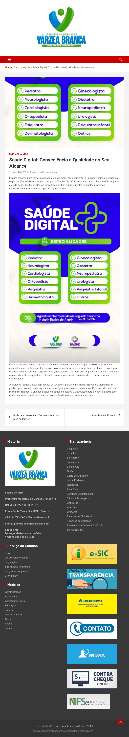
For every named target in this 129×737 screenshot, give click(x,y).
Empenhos (73, 462)
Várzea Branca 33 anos (103, 415)
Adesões (72, 507)
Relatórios (72, 489)
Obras (8, 619)
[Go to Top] (120, 722)
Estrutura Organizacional (80, 493)
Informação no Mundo (17, 566)
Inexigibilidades (75, 530)
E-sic (8, 553)
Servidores (73, 457)
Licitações (72, 484)
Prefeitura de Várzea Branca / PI (73, 726)
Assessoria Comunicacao (43, 172)
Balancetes (73, 466)
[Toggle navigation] (9, 59)
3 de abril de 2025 (18, 172)
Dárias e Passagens (78, 498)
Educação (10, 605)
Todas (8, 628)
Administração (13, 591)
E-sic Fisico (11, 575)
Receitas (72, 453)
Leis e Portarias (75, 480)
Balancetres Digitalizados (81, 516)
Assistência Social (15, 601)
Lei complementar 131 (17, 557)
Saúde (8, 623)
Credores (72, 511)
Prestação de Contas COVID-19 (84, 525)
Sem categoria (18, 154)
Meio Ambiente (13, 614)
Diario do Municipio (77, 475)
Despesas (72, 448)
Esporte (9, 610)
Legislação (11, 562)
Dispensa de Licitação (79, 520)
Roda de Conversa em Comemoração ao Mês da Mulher (36, 417)
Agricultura (11, 596)
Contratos (72, 502)
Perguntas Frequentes (17, 571)
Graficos (71, 471)
